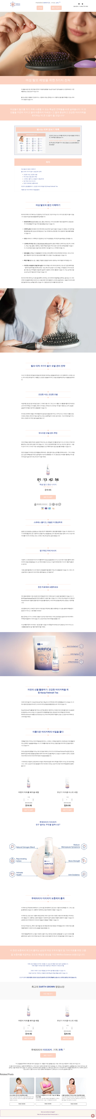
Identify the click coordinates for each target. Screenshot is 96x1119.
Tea (29, 598)
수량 (29, 797)
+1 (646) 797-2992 (83, 6)
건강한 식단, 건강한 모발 (30, 174)
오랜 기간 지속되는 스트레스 (29, 531)
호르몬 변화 (34, 221)
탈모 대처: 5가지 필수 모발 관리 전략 (31, 171)
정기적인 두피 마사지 (29, 181)
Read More (22, 1104)
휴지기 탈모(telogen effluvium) (42, 243)
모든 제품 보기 (48, 994)
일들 (39, 481)
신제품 (40, 8)
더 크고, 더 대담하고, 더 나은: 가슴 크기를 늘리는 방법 (48, 1096)
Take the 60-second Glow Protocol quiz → (48, 1114)
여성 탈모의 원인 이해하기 (28, 169)
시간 (45, 481)
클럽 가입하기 (56, 8)
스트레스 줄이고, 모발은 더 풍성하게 (34, 179)
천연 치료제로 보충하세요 (31, 183)
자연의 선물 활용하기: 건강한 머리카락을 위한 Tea (39, 186)
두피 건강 (47, 559)
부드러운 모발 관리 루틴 (30, 176)
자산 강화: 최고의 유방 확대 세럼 (18, 1095)
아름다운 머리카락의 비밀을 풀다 (30, 189)
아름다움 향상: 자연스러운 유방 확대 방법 (73, 1095)
